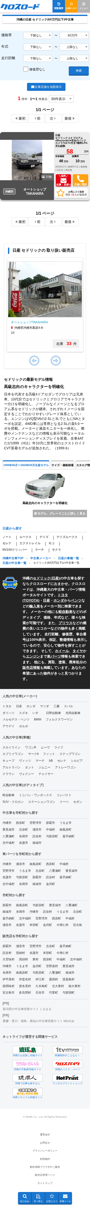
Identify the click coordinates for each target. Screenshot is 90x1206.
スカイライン (11, 747)
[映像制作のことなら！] (67, 1049)
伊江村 (40, 979)
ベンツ (76, 600)
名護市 (23, 843)
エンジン (33, 656)
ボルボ (23, 726)
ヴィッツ (25, 760)
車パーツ (54, 656)
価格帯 (6, 35)
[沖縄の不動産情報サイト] (27, 1063)
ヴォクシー (26, 774)
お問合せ (45, 1142)
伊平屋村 (8, 979)
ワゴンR (30, 747)
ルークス (26, 537)
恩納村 (20, 953)
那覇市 (50, 823)
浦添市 (37, 829)
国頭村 (23, 959)
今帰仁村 (62, 925)
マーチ (39, 549)
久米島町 (42, 986)
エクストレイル (30, 543)
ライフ (58, 747)
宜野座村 (52, 966)
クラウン (8, 774)
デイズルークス (67, 537)
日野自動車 (53, 713)
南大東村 (74, 986)
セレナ (7, 543)
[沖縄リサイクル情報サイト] (27, 1091)
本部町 (34, 925)
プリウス (65, 623)
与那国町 (68, 992)
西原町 (20, 823)
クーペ (64, 802)
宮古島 (77, 925)
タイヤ (77, 651)
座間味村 (8, 986)
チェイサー (46, 774)
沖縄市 (7, 823)
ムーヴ (45, 747)
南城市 (37, 843)
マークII (33, 754)
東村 (35, 959)
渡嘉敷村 (68, 979)
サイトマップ (45, 1183)
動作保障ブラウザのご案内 (45, 1167)
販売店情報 (31, 668)
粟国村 (53, 979)
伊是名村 (25, 979)
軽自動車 (65, 612)
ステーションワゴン (41, 802)
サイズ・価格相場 (63, 465)
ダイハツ (8, 713)
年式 (4, 46)
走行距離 (8, 58)
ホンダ (59, 600)
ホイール (62, 651)
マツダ (44, 706)
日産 (55, 578)
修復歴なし (37, 69)
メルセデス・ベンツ (16, 719)
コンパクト (64, 795)
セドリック (41, 578)
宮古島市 (8, 992)
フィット (49, 754)
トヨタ (7, 706)
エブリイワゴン (13, 754)
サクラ (56, 549)
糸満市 (23, 836)
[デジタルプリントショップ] (67, 1077)
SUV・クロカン (13, 802)
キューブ (8, 760)
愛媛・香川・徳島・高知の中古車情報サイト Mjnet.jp (38, 1021)
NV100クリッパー (14, 549)
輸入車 (35, 606)
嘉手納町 (68, 836)
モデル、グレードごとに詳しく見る (61, 513)
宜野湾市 (36, 823)
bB (51, 760)
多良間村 (25, 992)
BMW (37, 719)
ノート (7, 537)
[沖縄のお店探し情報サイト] (27, 1049)
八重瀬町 (8, 836)
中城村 (50, 829)
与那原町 (52, 836)
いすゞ (37, 713)
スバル (68, 706)
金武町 (50, 884)
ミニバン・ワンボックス (35, 795)
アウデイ (8, 726)
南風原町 (66, 829)
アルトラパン (11, 767)
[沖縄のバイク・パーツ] (67, 1063)
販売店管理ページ (45, 1175)
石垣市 (40, 992)
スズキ (23, 713)
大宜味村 (8, 959)
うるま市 (66, 823)
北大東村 (58, 986)
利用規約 (45, 1159)
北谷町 (23, 829)
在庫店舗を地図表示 (48, 87)
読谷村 (37, 836)
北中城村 (8, 843)
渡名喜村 (25, 986)
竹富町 (53, 992)
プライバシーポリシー (45, 1150)
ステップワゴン (70, 754)
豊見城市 (8, 829)
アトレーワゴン (65, 767)
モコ (51, 543)
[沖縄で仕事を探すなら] (27, 1077)
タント (29, 767)
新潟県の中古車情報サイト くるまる (27, 1009)
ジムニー (44, 767)
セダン (77, 802)
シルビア (77, 760)
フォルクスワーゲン (59, 719)
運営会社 (45, 1134)
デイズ (44, 537)
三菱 (57, 706)
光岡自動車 (73, 713)
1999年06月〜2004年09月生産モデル (26, 465)
